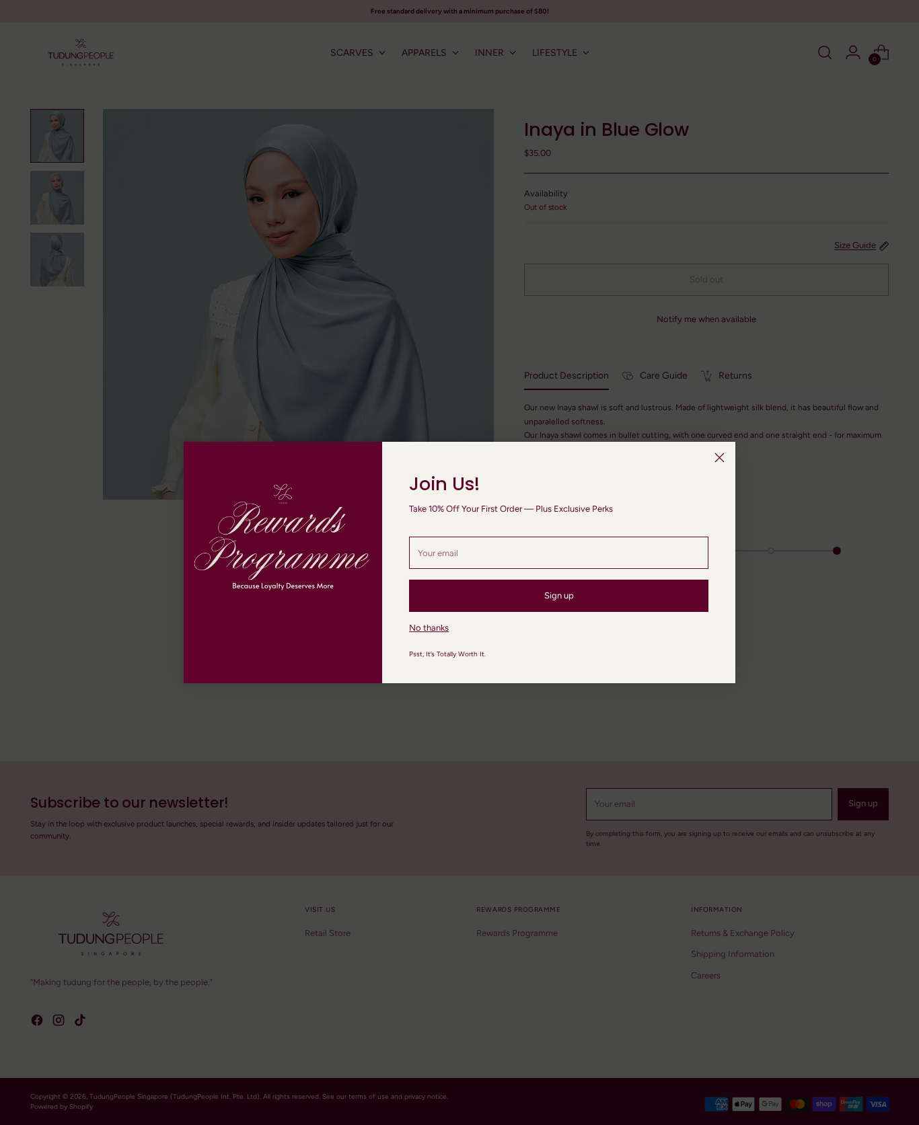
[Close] (719, 457)
